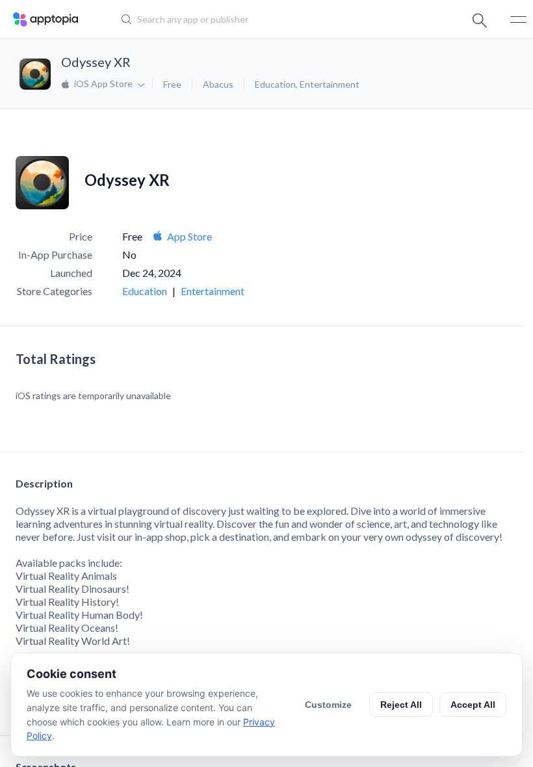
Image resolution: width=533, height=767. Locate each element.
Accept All (472, 704)
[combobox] (257, 19)
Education (275, 84)
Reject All (401, 704)
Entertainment (329, 84)
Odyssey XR (96, 62)
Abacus (218, 84)
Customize (328, 704)
